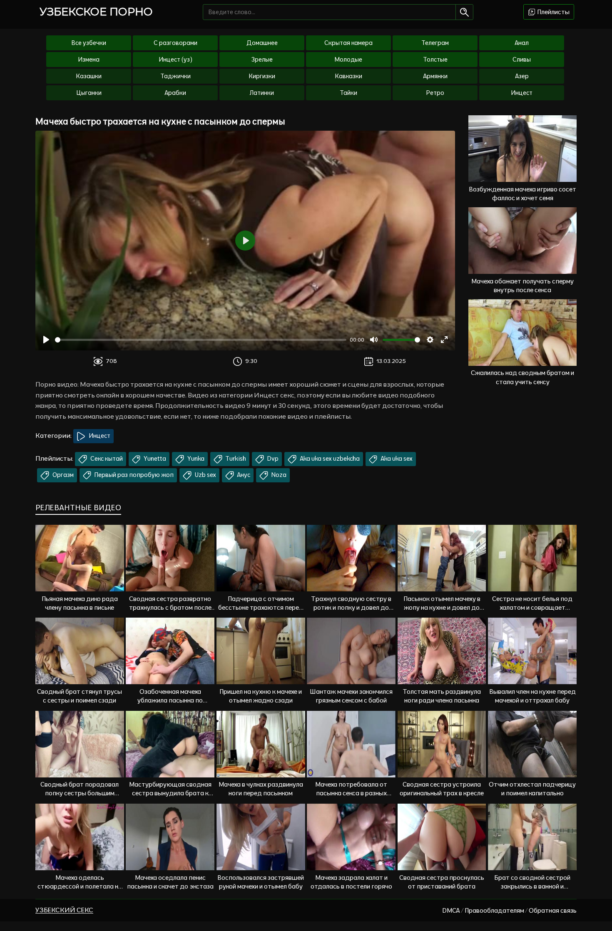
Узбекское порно (96, 11)
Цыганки (89, 93)
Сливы (521, 59)
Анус (243, 475)
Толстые (435, 59)
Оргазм (62, 475)
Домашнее (262, 43)
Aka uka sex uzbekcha (329, 458)
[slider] (200, 340)
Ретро (435, 93)
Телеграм (435, 43)
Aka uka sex (396, 458)
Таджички (175, 76)
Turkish (235, 458)
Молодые (348, 59)
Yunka (195, 458)
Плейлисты (553, 12)
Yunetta (154, 458)
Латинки (262, 93)
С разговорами (175, 43)
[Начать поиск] (464, 12)
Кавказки (348, 76)
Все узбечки (89, 43)
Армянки (435, 76)
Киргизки (262, 76)
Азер (522, 76)
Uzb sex (205, 475)
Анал (522, 43)
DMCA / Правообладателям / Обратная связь (509, 910)
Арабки (175, 93)
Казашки (89, 76)
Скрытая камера (348, 43)
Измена (89, 59)
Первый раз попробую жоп (133, 475)
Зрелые (262, 59)
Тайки (348, 93)
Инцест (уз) (175, 59)
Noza (278, 475)
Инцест (521, 93)
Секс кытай (106, 458)
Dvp (272, 458)
